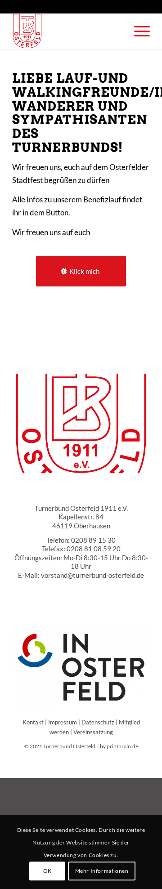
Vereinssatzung (93, 732)
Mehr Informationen (102, 870)
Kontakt (33, 722)
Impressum (62, 722)
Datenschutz (97, 722)
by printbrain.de (119, 746)
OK (47, 870)
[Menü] (137, 31)
